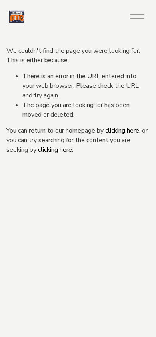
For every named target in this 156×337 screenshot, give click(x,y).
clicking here (122, 130)
